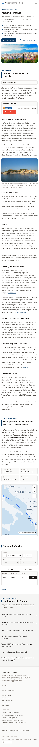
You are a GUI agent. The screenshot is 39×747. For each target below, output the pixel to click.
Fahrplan (26, 367)
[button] (36, 3)
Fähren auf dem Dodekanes (10, 712)
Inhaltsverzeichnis (10, 82)
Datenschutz (19, 739)
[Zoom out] (34, 491)
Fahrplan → (5, 589)
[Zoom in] (34, 487)
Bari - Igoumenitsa (7, 700)
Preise (4, 725)
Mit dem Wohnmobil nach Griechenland (14, 723)
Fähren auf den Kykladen (9, 717)
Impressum (11, 739)
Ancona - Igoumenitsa (8, 690)
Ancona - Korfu (6, 693)
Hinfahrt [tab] (11, 569)
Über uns (4, 739)
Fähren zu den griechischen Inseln (12, 715)
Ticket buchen (10, 112)
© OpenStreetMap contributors (26, 532)
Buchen (33, 577)
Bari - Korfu (5, 703)
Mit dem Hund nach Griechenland (12, 720)
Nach (21, 559)
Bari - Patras (5, 705)
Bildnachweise (27, 739)
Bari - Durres (6, 698)
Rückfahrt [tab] (28, 569)
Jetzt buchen (10, 40)
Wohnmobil (12, 293)
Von (4, 559)
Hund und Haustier (20, 312)
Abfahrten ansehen (28, 40)
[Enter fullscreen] (34, 496)
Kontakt (35, 739)
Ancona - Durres (7, 688)
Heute (29, 556)
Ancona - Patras (6, 695)
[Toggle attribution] (35, 533)
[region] (19, 510)
